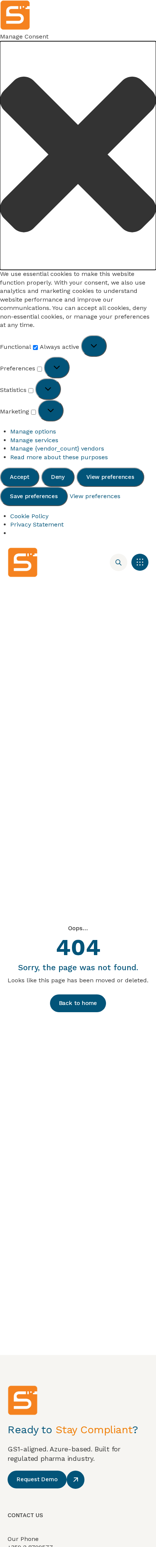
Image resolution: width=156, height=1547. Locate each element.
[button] (78, 155)
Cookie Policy (29, 516)
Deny (58, 477)
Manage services (34, 440)
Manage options (33, 431)
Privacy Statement (37, 524)
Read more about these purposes (59, 457)
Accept (20, 477)
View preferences (110, 477)
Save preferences (34, 496)
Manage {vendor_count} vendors (57, 448)
